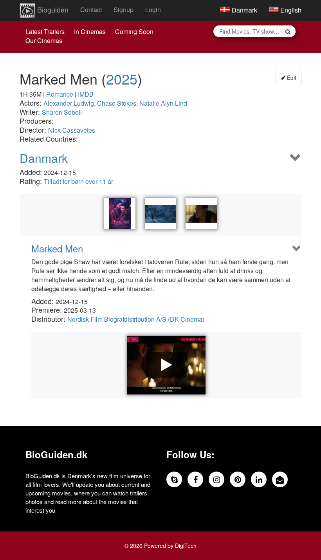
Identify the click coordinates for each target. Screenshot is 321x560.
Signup (123, 9)
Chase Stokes (116, 103)
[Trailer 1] (166, 365)
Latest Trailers (45, 31)
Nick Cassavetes (71, 130)
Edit (290, 77)
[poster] (119, 213)
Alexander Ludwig (68, 103)
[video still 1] (160, 213)
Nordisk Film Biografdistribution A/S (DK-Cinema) (135, 319)
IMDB (86, 94)
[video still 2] (201, 213)
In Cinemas (90, 31)
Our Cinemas (43, 40)
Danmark (243, 9)
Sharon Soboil (62, 112)
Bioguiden (52, 9)
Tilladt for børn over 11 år (78, 181)
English (290, 9)
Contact (91, 9)
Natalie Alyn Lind (163, 103)
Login (153, 9)
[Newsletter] (280, 479)
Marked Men (57, 248)
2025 (121, 78)
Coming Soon (134, 31)
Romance (59, 94)
